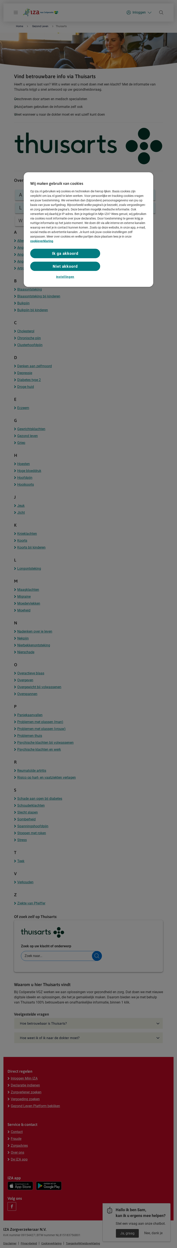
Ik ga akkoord (65, 253)
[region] (88, 229)
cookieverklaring (41, 241)
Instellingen (65, 277)
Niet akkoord (65, 266)
